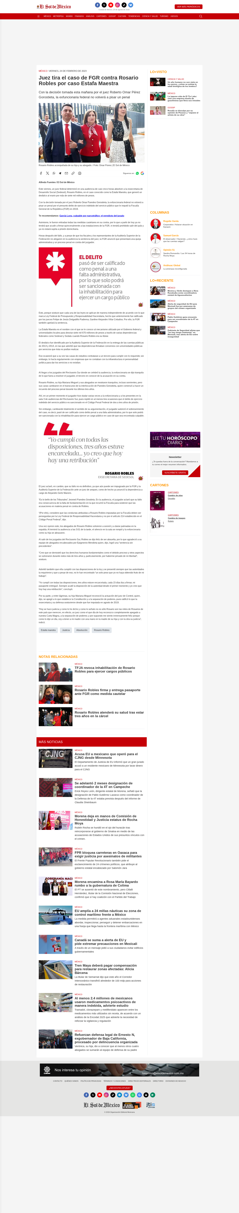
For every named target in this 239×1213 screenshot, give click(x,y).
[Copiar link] (73, 173)
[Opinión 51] (155, 252)
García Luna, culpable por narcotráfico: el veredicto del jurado (91, 216)
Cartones (101, 16)
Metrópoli (58, 16)
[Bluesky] (130, 4)
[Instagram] (117, 4)
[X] (104, 4)
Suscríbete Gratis (175, 472)
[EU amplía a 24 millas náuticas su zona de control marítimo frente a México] (55, 918)
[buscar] (200, 16)
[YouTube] (110, 4)
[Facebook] (97, 4)
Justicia (66, 630)
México (47, 16)
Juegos (174, 16)
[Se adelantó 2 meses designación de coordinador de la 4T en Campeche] (55, 793)
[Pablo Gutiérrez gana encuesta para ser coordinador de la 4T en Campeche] (157, 317)
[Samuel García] (155, 238)
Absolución (81, 630)
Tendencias (134, 16)
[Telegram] (60, 173)
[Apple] (146, 1094)
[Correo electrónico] (66, 173)
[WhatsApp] (54, 173)
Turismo (164, 16)
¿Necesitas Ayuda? (119, 1088)
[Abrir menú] (38, 16)
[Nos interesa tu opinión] (119, 1070)
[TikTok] (124, 4)
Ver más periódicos (188, 7)
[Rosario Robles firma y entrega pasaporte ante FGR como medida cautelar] (55, 694)
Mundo (69, 16)
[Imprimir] (79, 173)
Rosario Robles (101, 630)
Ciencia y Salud (150, 16)
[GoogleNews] (139, 1094)
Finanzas (79, 16)
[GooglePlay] (152, 1094)
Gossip (112, 16)
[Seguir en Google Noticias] (142, 173)
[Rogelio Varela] (155, 223)
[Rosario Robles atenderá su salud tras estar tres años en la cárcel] (55, 716)
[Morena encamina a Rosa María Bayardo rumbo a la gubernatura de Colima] (55, 889)
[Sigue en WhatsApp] (137, 173)
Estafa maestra (48, 630)
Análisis (90, 16)
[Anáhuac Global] (155, 267)
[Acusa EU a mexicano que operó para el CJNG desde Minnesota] (55, 762)
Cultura (122, 16)
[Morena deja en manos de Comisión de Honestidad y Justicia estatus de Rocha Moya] (55, 827)
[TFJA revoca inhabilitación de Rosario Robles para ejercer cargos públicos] (55, 672)
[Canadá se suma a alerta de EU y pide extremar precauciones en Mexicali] (55, 946)
